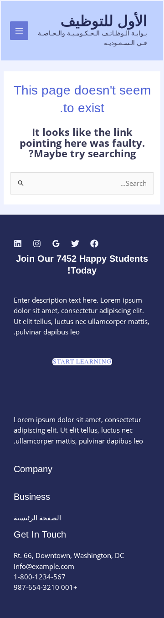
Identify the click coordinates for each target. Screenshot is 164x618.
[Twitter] (75, 243)
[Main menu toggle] (19, 30)
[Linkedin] (18, 243)
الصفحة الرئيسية (37, 517)
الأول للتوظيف (104, 21)
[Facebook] (94, 243)
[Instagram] (37, 243)
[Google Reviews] (56, 243)
